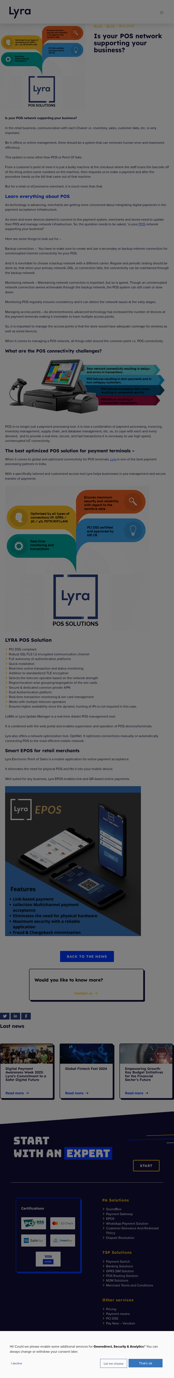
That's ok (145, 1363)
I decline (16, 1363)
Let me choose (113, 1363)
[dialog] (87, 1354)
